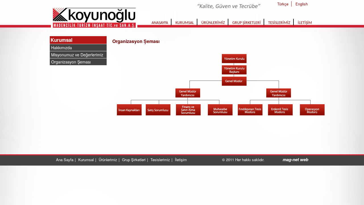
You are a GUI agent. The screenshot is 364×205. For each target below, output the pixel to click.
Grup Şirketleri (134, 159)
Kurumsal (62, 39)
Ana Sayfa (64, 159)
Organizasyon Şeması (71, 62)
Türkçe (282, 4)
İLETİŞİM (305, 23)
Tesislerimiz (160, 159)
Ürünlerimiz (108, 159)
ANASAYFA (160, 23)
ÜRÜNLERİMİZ (213, 23)
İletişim (181, 159)
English (301, 4)
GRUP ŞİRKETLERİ (246, 23)
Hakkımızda (61, 47)
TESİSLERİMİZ (279, 23)
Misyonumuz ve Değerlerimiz (77, 55)
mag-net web (295, 159)
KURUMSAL (184, 23)
